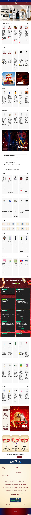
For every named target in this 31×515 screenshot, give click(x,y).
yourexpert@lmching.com (5, 475)
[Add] (6, 25)
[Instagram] (3, 477)
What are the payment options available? (12, 164)
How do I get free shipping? (9, 155)
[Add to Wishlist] (6, 27)
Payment (17, 468)
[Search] (25, 3)
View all (28, 23)
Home (2, 466)
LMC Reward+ (3, 471)
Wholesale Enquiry (18, 472)
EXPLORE (5, 148)
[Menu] (1, 3)
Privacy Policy (23, 504)
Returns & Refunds (18, 471)
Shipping (17, 467)
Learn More (7, 83)
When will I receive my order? (9, 162)
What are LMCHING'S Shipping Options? (11, 157)
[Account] (26, 3)
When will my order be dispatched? (11, 160)
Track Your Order (18, 466)
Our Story (3, 467)
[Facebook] (2, 477)
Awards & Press (4, 468)
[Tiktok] (4, 477)
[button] (29, 514)
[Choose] (11, 25)
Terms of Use (8, 504)
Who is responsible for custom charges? (12, 169)
